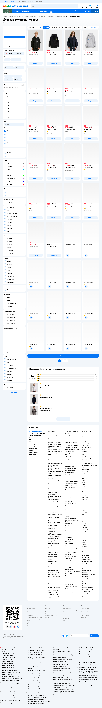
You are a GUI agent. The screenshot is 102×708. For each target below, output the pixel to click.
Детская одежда (30, 16)
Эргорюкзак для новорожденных (55, 506)
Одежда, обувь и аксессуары (16, 16)
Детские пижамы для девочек (71, 438)
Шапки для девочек (86, 578)
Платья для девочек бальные (54, 590)
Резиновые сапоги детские (71, 586)
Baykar (83, 533)
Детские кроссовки (69, 582)
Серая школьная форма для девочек (54, 453)
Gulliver (83, 476)
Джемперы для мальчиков (53, 568)
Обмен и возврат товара (32, 611)
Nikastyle (84, 501)
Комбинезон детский (70, 507)
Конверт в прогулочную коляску (55, 511)
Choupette (84, 486)
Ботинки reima (85, 445)
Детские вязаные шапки (87, 587)
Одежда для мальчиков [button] (35, 435)
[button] (95, 11)
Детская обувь (68, 567)
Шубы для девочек (69, 437)
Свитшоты (8, 43)
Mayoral (83, 491)
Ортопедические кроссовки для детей (89, 437)
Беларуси (22, 638)
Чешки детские (68, 578)
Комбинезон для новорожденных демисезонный (55, 534)
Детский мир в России (8, 638)
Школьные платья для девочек (54, 449)
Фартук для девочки (52, 458)
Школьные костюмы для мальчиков (53, 469)
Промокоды (30, 615)
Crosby (83, 521)
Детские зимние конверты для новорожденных (55, 515)
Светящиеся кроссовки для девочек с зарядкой (71, 495)
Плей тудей (84, 478)
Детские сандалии (86, 440)
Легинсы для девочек (69, 435)
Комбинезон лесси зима (70, 533)
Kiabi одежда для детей (87, 538)
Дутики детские (85, 456)
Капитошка (84, 536)
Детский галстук (85, 583)
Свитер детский (68, 563)
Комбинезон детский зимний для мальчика (55, 559)
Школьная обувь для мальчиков (55, 463)
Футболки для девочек (53, 594)
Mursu (83, 467)
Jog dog (66, 590)
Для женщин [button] (32, 444)
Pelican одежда (85, 505)
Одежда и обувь (8, 28)
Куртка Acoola (44, 386)
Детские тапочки (69, 584)
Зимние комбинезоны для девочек (54, 588)
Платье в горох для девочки (71, 483)
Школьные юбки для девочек (54, 444)
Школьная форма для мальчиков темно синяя (55, 477)
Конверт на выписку (52, 492)
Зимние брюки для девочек (71, 485)
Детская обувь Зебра (86, 431)
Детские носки (85, 551)
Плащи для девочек (69, 537)
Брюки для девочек (69, 466)
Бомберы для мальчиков (53, 565)
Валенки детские (69, 595)
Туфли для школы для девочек (54, 461)
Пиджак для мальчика (69, 558)
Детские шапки (85, 572)
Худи (7, 40)
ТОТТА (83, 542)
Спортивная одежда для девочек (72, 449)
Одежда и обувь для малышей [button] (37, 433)
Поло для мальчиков (52, 556)
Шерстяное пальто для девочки (72, 481)
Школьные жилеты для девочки (55, 482)
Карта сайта (29, 625)
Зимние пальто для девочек (54, 582)
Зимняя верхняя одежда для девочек (71, 453)
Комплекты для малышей (53, 536)
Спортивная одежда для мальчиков (53, 541)
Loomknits (84, 499)
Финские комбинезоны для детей (71, 531)
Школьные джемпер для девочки (55, 475)
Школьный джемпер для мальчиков (53, 484)
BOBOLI (84, 544)
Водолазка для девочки (70, 487)
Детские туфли (68, 501)
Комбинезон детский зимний (71, 511)
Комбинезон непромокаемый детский (71, 521)
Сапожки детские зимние (87, 433)
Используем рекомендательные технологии (13, 636)
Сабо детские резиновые (87, 463)
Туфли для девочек (69, 491)
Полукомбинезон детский (71, 529)
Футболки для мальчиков (53, 547)
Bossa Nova (84, 512)
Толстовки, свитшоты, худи (45, 16)
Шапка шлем (85, 576)
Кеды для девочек (69, 499)
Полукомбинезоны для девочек (72, 479)
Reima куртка (68, 535)
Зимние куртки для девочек (71, 458)
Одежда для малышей (52, 494)
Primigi (83, 435)
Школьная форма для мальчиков (55, 437)
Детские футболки (69, 527)
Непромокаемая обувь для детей (89, 465)
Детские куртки (68, 514)
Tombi (83, 449)
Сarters (83, 510)
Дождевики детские (69, 545)
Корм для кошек (84, 610)
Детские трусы (85, 563)
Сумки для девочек (86, 595)
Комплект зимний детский (71, 548)
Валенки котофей (86, 443)
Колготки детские (86, 550)
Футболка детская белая (70, 556)
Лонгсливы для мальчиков (54, 572)
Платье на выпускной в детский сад (55, 497)
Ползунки (67, 516)
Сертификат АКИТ (31, 622)
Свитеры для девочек (69, 440)
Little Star (84, 531)
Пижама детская (85, 555)
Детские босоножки (86, 447)
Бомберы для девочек (70, 470)
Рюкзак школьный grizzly (53, 435)
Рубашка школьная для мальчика (55, 451)
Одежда (7, 31)
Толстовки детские (59, 16)
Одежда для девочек (69, 433)
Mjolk (83, 518)
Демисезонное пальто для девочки (54, 596)
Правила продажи (31, 613)
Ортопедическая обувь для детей (72, 571)
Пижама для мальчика (52, 563)
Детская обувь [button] (33, 448)
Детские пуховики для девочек (72, 445)
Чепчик (83, 566)
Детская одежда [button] (33, 446)
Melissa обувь (85, 459)
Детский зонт (85, 597)
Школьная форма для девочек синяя (54, 447)
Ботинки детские (86, 461)
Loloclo (83, 508)
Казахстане (16, 638)
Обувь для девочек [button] (34, 442)
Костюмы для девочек (70, 472)
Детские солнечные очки (87, 589)
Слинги (66, 505)
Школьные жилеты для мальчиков (53, 466)
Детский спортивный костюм (71, 518)
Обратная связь (30, 623)
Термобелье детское (69, 550)
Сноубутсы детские (69, 569)
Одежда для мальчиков (53, 570)
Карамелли (84, 525)
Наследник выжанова (87, 488)
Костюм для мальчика (52, 550)
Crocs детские (68, 580)
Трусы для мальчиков (86, 559)
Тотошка (84, 506)
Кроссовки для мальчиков (71, 489)
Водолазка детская (69, 543)
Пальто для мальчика (52, 561)
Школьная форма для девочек (54, 433)
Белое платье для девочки (71, 464)
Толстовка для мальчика (53, 552)
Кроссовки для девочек (70, 493)
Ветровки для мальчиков (53, 543)
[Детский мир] (15, 6)
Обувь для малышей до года (54, 520)
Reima (83, 482)
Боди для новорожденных (54, 499)
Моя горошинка (51, 531)
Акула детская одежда (87, 474)
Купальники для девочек (87, 548)
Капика (83, 490)
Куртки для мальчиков (53, 538)
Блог (64, 620)
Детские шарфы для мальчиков (89, 585)
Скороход (84, 451)
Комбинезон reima (69, 512)
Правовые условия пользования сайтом (22, 635)
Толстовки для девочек (53, 585)
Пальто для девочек (69, 451)
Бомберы (8, 46)
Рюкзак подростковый (87, 570)
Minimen (84, 520)
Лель (83, 514)
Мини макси (85, 527)
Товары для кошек (85, 608)
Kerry (83, 493)
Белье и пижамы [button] (33, 452)
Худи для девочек (69, 474)
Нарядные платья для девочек (54, 578)
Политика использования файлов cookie (34, 619)
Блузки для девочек (69, 476)
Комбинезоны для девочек (71, 447)
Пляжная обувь (85, 469)
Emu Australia (85, 529)
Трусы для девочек (86, 553)
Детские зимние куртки (70, 552)
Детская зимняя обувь (87, 458)
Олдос (83, 480)
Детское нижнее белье (87, 561)
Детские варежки (86, 568)
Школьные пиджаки (52, 488)
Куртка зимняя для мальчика (54, 548)
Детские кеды (85, 471)
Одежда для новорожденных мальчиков (54, 523)
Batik (83, 516)
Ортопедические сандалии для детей (89, 453)
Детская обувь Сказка (70, 597)
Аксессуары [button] (32, 454)
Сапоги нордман (68, 573)
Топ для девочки (85, 565)
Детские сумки (85, 582)
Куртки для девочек (69, 477)
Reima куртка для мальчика (54, 576)
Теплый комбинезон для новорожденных (53, 518)
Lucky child (84, 535)
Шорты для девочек (69, 456)
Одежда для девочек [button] (34, 437)
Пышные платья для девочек (71, 431)
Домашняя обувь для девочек (71, 497)
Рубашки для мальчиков (53, 554)
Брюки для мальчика (52, 545)
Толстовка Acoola (46, 397)
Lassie (83, 484)
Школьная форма (51, 431)
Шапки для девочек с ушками (88, 593)
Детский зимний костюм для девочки (71, 460)
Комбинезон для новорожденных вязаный (53, 529)
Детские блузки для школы (54, 440)
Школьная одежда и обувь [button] (36, 431)
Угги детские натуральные (71, 594)
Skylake (49, 473)
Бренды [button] (31, 450)
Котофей (84, 473)
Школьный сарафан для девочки (55, 480)
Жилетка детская (68, 541)
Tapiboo (66, 588)
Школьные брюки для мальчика (55, 438)
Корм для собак (84, 613)
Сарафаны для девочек (53, 456)
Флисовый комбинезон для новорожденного (54, 526)
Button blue (84, 495)
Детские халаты (85, 557)
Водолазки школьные (52, 486)
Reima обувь (84, 441)
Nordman (67, 577)
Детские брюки (68, 562)
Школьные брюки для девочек (55, 459)
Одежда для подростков (70, 525)
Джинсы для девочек (69, 462)
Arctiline (84, 540)
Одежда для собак (85, 615)
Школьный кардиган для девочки (55, 471)
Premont (84, 523)
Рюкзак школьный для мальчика (55, 442)
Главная (5, 16)
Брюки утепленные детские (71, 565)
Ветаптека (83, 617)
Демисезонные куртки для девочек (71, 443)
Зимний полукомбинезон (71, 560)
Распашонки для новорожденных (55, 501)
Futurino (84, 503)
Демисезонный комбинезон (71, 509)
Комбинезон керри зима (70, 547)
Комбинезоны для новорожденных (52, 503)
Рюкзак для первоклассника (88, 574)
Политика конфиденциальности (34, 617)
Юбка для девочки (52, 583)
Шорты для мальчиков (53, 566)
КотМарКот (84, 546)
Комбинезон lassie (69, 523)
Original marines (85, 497)
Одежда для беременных (70, 503)
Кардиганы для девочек (53, 592)
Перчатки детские (86, 580)
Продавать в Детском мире (33, 610)
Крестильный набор (52, 512)
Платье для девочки (52, 580)
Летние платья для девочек (71, 468)
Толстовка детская (69, 539)
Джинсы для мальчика (52, 574)
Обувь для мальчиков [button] (35, 440)
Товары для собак (85, 611)
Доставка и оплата (31, 608)
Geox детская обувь (69, 592)
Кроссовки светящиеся (70, 575)
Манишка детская (86, 591)
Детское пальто (68, 554)
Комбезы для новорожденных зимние (54, 508)
